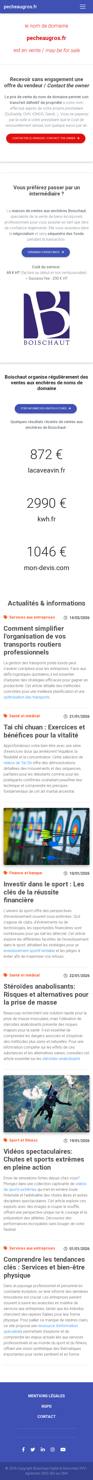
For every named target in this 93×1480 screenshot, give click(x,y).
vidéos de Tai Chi (18, 763)
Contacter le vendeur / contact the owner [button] (43, 138)
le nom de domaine (46, 26)
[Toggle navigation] (82, 6)
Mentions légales (46, 1396)
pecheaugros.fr (46, 38)
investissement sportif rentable (29, 950)
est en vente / (47, 50)
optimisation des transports (27, 697)
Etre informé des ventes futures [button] (44, 408)
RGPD (46, 1406)
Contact (46, 1416)
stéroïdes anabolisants (61, 1058)
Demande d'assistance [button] (44, 252)
